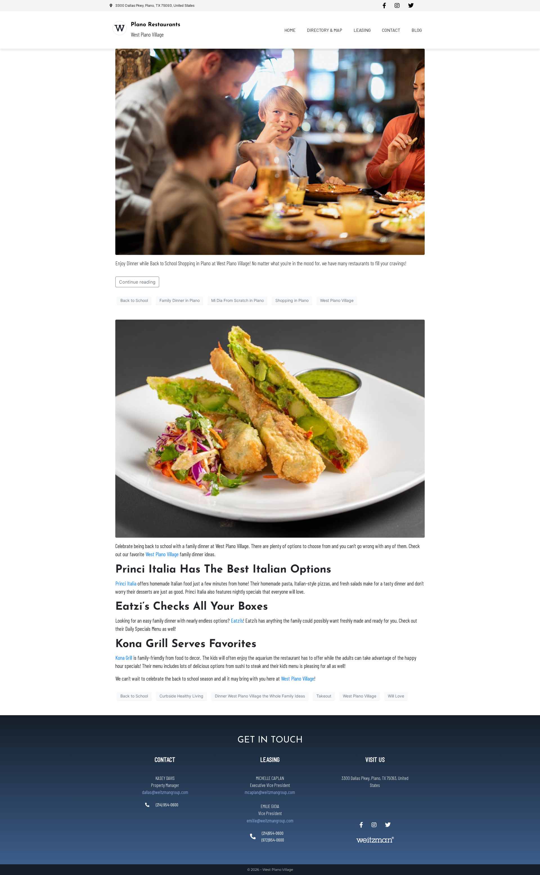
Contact (391, 30)
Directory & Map (324, 30)
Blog (416, 30)
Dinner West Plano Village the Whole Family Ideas (260, 696)
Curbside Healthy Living (181, 696)
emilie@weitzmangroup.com (270, 820)
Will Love (396, 696)
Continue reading (137, 282)
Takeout (323, 696)
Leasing (362, 30)
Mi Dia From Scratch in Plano (237, 300)
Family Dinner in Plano (179, 300)
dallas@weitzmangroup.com (165, 792)
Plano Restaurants (155, 25)
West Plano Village (337, 300)
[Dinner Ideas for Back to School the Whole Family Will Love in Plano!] (270, 428)
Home (290, 30)
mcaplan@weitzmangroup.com (270, 792)
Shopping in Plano (292, 300)
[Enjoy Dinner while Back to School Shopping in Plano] (270, 151)
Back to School (134, 300)
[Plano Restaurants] (119, 28)
